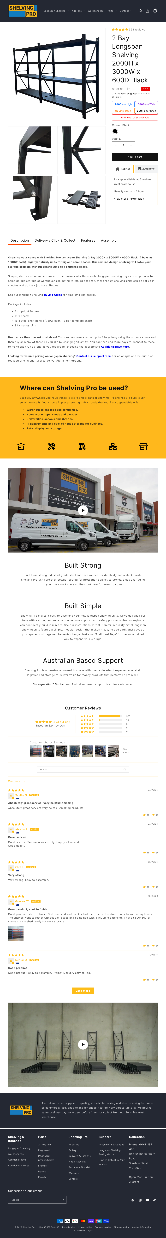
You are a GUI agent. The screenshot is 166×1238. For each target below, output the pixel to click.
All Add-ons (45, 1144)
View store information (129, 198)
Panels (42, 1177)
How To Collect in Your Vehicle (111, 1162)
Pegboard (44, 1150)
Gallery (73, 1150)
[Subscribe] (62, 1200)
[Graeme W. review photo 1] (16, 933)
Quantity (116, 138)
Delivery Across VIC (80, 1156)
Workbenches (16, 1154)
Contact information (141, 1227)
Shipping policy (121, 1227)
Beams (42, 1171)
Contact (73, 1178)
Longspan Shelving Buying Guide (110, 1152)
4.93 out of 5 (62, 721)
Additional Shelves (18, 1165)
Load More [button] (83, 990)
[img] (16, 790)
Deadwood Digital (84, 1230)
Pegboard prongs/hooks (46, 1158)
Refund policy (68, 1227)
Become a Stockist (79, 1167)
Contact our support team (94, 356)
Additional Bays (17, 1159)
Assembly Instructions (111, 1144)
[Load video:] (83, 510)
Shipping (131, 93)
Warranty (74, 1173)
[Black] (115, 131)
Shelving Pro (29, 1227)
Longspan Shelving (19, 1148)
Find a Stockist (77, 1161)
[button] (56, 10)
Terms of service (103, 1227)
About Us (74, 1144)
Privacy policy (85, 1227)
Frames (42, 1165)
